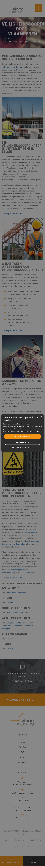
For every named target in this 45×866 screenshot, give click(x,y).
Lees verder (36, 431)
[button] (22, 447)
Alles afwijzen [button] (22, 442)
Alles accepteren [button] (22, 436)
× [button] (41, 417)
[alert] (22, 433)
